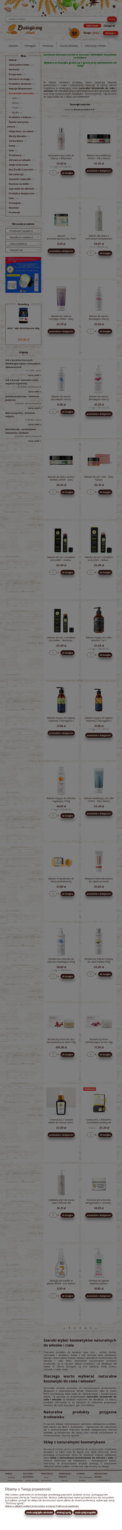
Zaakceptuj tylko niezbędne (39, 1512)
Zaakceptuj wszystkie (85, 1512)
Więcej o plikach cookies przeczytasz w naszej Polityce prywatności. (42, 1506)
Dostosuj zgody (64, 1512)
